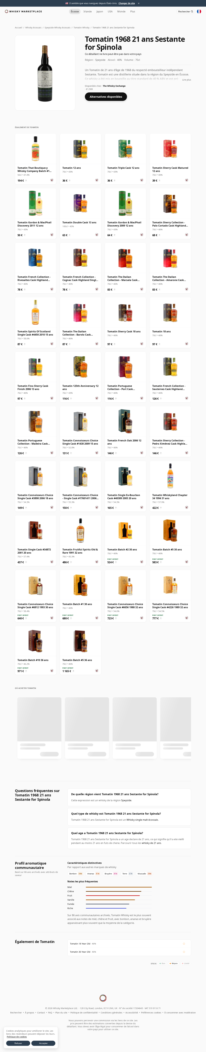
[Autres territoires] (199, 11)
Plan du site (61, 1012)
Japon (100, 11)
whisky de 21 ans (151, 843)
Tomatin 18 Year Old (80, 943)
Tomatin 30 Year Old (80, 951)
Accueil (18, 27)
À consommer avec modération (180, 1012)
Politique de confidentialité (84, 1012)
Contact (41, 1012)
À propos (29, 1012)
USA (110, 11)
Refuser (18, 1043)
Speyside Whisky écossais (57, 27)
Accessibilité (131, 1012)
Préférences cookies (151, 1012)
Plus (132, 11)
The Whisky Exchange (114, 85)
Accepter (43, 1043)
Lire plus (186, 79)
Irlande (88, 11)
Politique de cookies (17, 1036)
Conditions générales (111, 1012)
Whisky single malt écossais (142, 819)
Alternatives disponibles (106, 96)
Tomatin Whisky (81, 27)
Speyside (126, 800)
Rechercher (16, 1012)
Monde (121, 11)
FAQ (50, 1012)
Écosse (75, 11)
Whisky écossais (33, 27)
